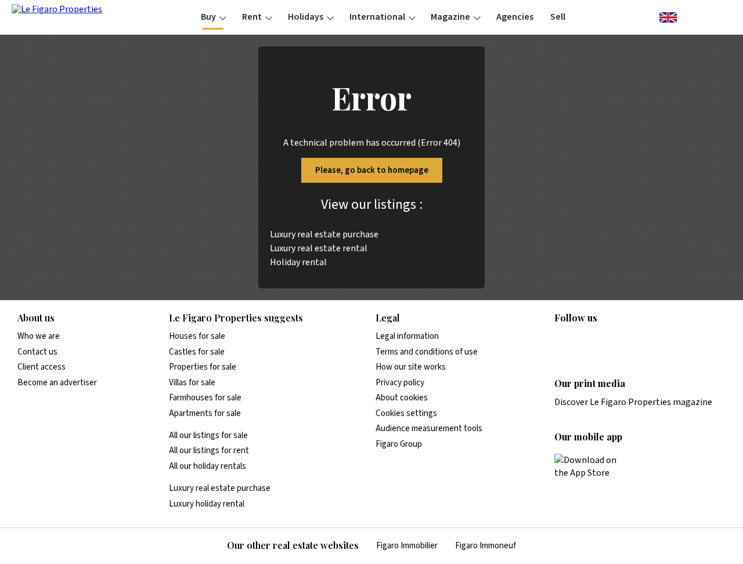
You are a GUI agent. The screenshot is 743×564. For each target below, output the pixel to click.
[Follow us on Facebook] (607, 342)
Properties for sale (202, 367)
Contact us (37, 352)
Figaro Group (399, 444)
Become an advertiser (57, 383)
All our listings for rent (209, 450)
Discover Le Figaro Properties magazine (633, 402)
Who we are (38, 336)
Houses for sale (197, 336)
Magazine (450, 16)
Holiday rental (298, 262)
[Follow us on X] (629, 342)
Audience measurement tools (429, 428)
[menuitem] (213, 17)
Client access (41, 367)
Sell (557, 16)
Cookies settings (406, 413)
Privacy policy (400, 383)
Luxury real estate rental (318, 248)
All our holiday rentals (207, 466)
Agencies (514, 16)
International (377, 16)
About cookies (402, 398)
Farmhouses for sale (205, 398)
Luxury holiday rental (206, 504)
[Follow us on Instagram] (584, 342)
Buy (208, 16)
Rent (252, 16)
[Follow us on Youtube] (652, 342)
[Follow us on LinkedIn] (561, 342)
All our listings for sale (208, 435)
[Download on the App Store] (592, 466)
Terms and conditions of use (427, 352)
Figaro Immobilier (407, 546)
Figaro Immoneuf (485, 546)
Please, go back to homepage (371, 170)
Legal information (407, 336)
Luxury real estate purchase (324, 234)
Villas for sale (192, 383)
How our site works (411, 367)
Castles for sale (197, 352)
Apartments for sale (205, 413)
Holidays (305, 16)
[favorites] (691, 16)
